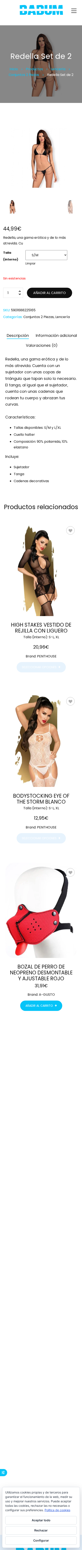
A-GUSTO (47, 994)
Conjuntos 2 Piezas (38, 316)
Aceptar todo (41, 1520)
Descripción (18, 335)
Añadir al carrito (49, 292)
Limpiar (30, 264)
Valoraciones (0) (42, 345)
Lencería (62, 316)
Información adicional (56, 335)
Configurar (41, 1540)
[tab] (18, 334)
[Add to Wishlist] (70, 530)
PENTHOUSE (47, 656)
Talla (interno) (10, 256)
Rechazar (41, 1530)
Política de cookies (57, 1510)
